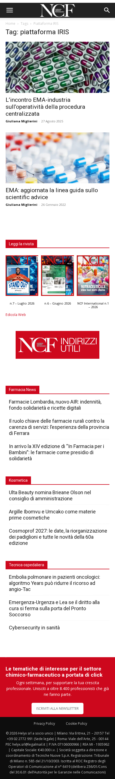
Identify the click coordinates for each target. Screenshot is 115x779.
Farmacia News (22, 389)
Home (10, 23)
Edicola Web (16, 314)
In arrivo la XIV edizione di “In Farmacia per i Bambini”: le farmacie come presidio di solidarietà (56, 452)
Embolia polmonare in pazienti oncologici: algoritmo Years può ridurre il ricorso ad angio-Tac (54, 583)
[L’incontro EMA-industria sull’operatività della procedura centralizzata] (57, 67)
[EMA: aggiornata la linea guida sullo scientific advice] (57, 158)
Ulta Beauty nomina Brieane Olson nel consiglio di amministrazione (50, 495)
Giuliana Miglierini (21, 121)
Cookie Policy (76, 723)
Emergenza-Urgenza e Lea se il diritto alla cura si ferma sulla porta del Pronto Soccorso (54, 608)
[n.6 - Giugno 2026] (57, 276)
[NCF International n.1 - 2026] (93, 276)
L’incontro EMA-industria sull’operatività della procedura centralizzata (45, 107)
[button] (9, 10)
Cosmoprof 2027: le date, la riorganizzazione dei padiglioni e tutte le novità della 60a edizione (58, 537)
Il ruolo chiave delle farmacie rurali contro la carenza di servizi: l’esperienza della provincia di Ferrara (59, 427)
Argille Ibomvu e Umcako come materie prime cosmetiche (52, 515)
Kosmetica (18, 480)
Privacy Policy (44, 723)
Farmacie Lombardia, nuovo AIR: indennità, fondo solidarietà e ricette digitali (55, 405)
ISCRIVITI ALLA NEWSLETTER (57, 708)
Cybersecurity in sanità (34, 627)
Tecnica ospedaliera (26, 565)
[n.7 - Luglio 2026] (22, 276)
